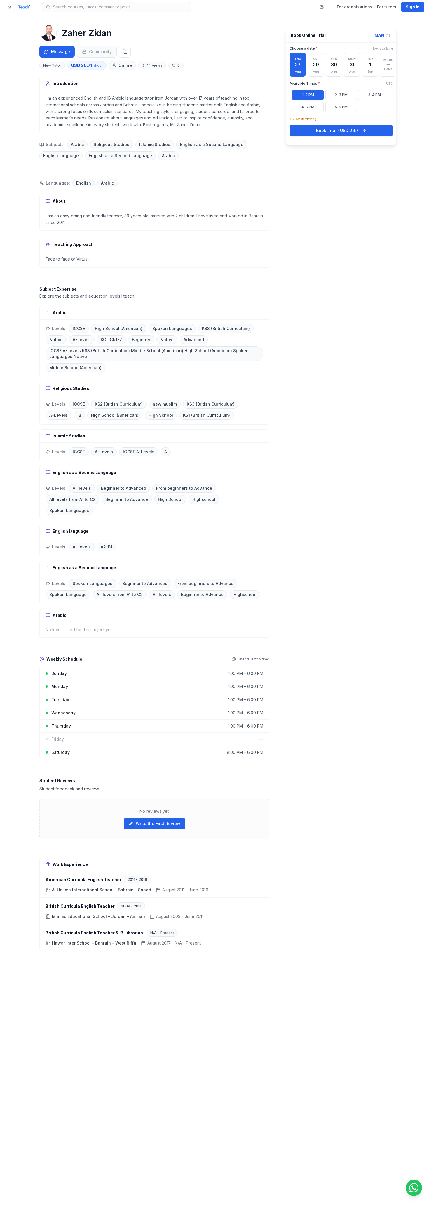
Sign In (413, 6)
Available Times (305, 83)
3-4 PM (374, 95)
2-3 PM (341, 95)
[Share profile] (125, 52)
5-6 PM (341, 107)
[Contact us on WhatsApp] (414, 1188)
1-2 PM (308, 95)
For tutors (386, 6)
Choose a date (304, 48)
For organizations (354, 6)
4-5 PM (307, 107)
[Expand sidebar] (9, 7)
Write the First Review (158, 823)
